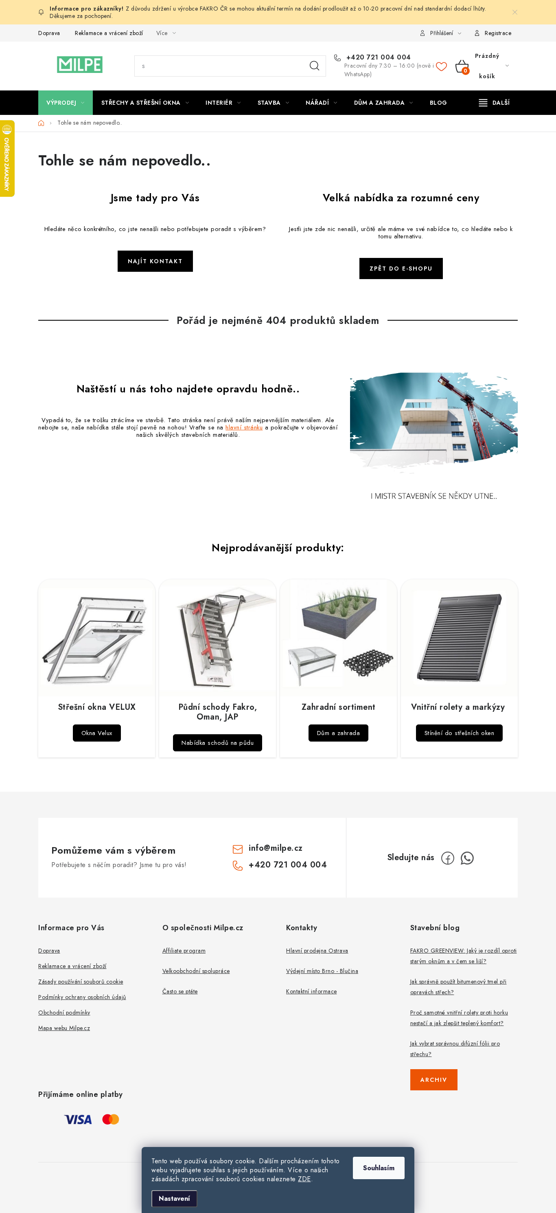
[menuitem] (65, 102)
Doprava (49, 33)
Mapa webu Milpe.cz (64, 1028)
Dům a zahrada (338, 733)
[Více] (494, 102)
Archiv (433, 1080)
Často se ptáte (180, 991)
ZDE (304, 1179)
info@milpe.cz (276, 848)
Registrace (498, 33)
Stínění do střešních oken (460, 733)
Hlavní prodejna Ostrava (317, 951)
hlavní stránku (244, 427)
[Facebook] (447, 858)
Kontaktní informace (311, 991)
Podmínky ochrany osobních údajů (82, 997)
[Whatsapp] (467, 858)
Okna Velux (96, 733)
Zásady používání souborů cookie (80, 981)
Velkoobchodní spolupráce (196, 971)
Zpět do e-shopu (401, 268)
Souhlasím (378, 1168)
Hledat (314, 66)
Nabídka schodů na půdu (218, 742)
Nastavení (174, 1198)
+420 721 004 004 (377, 57)
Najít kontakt (155, 261)
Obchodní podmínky (64, 1012)
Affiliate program (184, 951)
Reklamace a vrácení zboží (109, 33)
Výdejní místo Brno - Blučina (322, 971)
